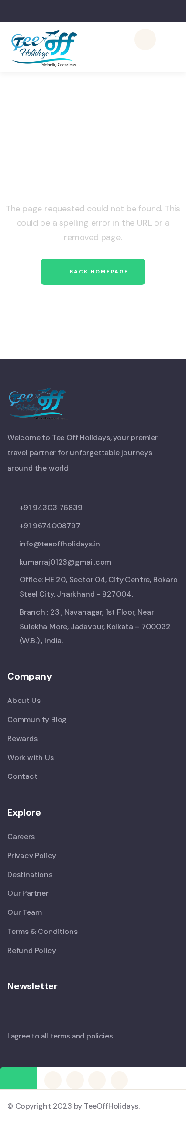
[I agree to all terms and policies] (12, 1020)
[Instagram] (119, 1080)
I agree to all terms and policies (60, 1036)
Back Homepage (98, 271)
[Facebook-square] (74, 1080)
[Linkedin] (96, 1080)
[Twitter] (53, 1080)
